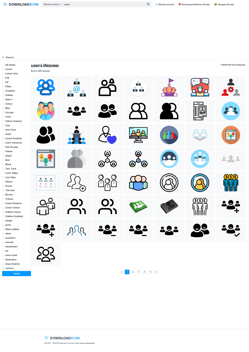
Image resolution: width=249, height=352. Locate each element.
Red (7, 160)
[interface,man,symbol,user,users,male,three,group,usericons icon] (169, 230)
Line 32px (10, 177)
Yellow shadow (13, 121)
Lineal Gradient (13, 138)
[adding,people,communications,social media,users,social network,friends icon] (77, 182)
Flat (7, 77)
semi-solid (11, 255)
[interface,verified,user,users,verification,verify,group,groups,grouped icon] (231, 230)
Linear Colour (12, 207)
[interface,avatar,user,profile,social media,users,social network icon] (46, 182)
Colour (9, 103)
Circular (9, 112)
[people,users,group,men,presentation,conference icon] (77, 135)
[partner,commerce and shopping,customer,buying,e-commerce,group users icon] (200, 206)
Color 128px (11, 173)
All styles (10, 64)
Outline (9, 95)
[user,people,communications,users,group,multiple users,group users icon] (46, 111)
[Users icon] (77, 206)
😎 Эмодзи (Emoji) (224, 4)
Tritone (9, 199)
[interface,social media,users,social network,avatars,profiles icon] (169, 182)
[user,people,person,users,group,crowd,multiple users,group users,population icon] (169, 87)
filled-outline (12, 229)
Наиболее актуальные (233, 64)
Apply (16, 273)
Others (9, 181)
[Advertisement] (124, 32)
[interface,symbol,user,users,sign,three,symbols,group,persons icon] (77, 111)
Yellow (9, 151)
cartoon (9, 268)
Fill (6, 82)
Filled (8, 86)
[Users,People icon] (46, 254)
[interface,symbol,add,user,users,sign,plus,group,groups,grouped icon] (46, 230)
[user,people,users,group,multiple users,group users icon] (107, 87)
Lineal (8, 69)
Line (7, 125)
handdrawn (11, 246)
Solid (8, 134)
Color (8, 116)
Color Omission (13, 142)
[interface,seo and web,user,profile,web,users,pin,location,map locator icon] (231, 135)
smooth (9, 242)
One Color (10, 129)
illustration (11, 259)
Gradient (10, 90)
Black (8, 164)
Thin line (10, 190)
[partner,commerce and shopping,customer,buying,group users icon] (231, 182)
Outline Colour (13, 212)
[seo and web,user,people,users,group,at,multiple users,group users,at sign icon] (77, 87)
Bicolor (9, 194)
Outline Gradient (14, 216)
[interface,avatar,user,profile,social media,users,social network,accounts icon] (77, 158)
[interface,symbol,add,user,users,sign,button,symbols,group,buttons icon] (231, 206)
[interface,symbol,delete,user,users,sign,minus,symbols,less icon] (107, 230)
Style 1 (8, 99)
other (8, 233)
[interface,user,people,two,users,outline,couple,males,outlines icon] (46, 206)
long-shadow (12, 263)
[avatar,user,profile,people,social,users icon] (231, 111)
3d (6, 250)
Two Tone (10, 168)
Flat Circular (11, 147)
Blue (7, 108)
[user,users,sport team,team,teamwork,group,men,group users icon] (77, 230)
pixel (8, 225)
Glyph (8, 155)
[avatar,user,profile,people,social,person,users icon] (138, 111)
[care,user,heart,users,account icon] (107, 135)
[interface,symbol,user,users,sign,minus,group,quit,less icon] (138, 230)
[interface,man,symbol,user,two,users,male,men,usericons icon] (200, 230)
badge (8, 220)
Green (8, 186)
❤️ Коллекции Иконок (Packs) (194, 4)
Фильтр (10, 57)
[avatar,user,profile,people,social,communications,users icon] (200, 111)
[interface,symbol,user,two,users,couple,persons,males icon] (107, 111)
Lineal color (11, 73)
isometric (10, 237)
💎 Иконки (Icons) (164, 4)
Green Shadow (13, 203)
